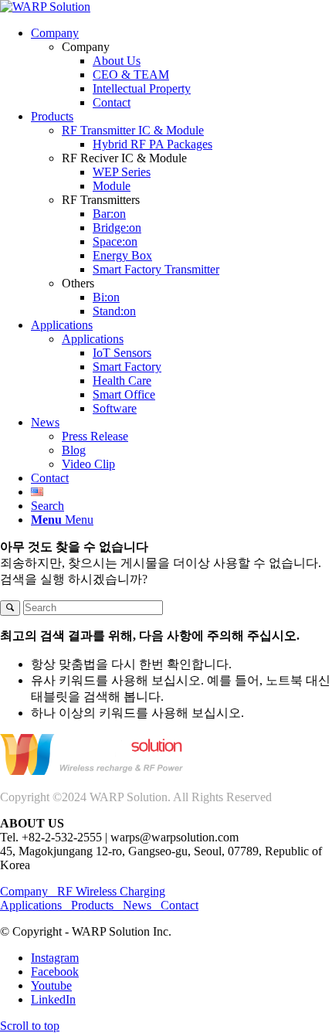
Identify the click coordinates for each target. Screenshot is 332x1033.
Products (92, 905)
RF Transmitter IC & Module (133, 130)
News (137, 905)
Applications (93, 338)
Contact (179, 905)
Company (28, 891)
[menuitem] (181, 68)
